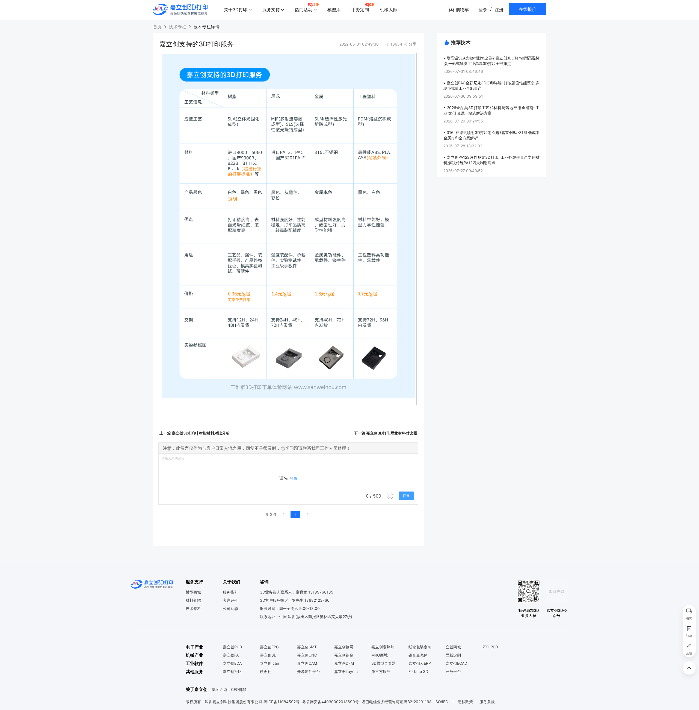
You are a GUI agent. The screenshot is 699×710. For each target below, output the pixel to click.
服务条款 (487, 701)
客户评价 (230, 600)
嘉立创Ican (269, 663)
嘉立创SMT (307, 647)
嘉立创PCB (232, 647)
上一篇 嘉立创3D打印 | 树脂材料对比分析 (194, 433)
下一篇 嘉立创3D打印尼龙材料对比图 (385, 433)
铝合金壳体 (418, 655)
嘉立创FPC (269, 647)
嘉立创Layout (346, 671)
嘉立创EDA (232, 663)
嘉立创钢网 (343, 647)
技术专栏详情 (206, 26)
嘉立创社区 (232, 671)
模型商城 (193, 592)
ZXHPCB (490, 647)
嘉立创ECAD (456, 663)
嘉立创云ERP (419, 663)
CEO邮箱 (239, 689)
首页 (158, 26)
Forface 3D (418, 671)
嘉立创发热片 (382, 647)
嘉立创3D (268, 655)
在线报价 (527, 9)
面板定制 (453, 655)
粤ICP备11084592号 (281, 701)
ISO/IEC (441, 701)
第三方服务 (380, 671)
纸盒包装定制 (419, 647)
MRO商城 (379, 655)
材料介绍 (193, 600)
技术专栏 (177, 26)
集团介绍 (219, 689)
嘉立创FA (231, 655)
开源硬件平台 (308, 671)
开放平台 (453, 671)
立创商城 (453, 647)
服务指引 (230, 592)
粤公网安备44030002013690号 (330, 701)
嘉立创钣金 (343, 655)
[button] (237, 10)
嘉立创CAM (307, 663)
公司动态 (230, 608)
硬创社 (265, 671)
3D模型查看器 (383, 663)
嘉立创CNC (307, 655)
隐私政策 (466, 701)
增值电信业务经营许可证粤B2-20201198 (397, 701)
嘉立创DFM (344, 663)
